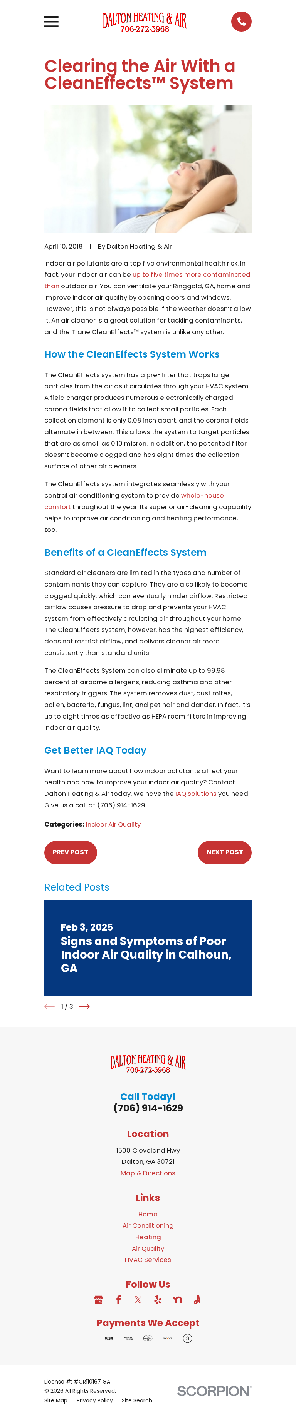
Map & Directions (148, 1173)
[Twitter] (138, 1299)
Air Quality (148, 1248)
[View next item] (84, 1006)
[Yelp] (157, 1299)
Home (148, 1214)
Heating (148, 1237)
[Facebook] (118, 1299)
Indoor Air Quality (113, 824)
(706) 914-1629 (148, 1108)
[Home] (144, 22)
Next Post (225, 852)
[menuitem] (55, 1400)
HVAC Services (148, 1259)
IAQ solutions (196, 793)
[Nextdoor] (177, 1299)
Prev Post (70, 852)
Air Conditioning (148, 1225)
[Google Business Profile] (98, 1299)
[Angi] (197, 1299)
